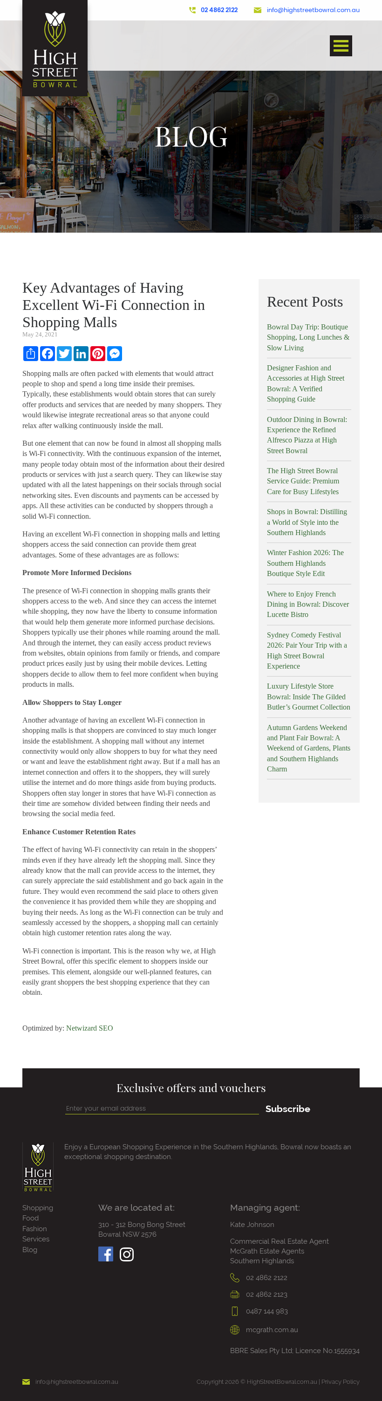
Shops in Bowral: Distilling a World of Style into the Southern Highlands (307, 522)
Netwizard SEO (89, 1028)
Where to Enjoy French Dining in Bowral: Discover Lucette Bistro (308, 604)
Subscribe (288, 1108)
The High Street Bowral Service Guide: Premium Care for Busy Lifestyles (303, 481)
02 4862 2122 (219, 10)
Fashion (34, 1229)
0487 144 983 (266, 1311)
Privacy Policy (340, 1381)
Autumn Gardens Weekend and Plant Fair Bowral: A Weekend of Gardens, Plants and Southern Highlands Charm (308, 748)
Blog (29, 1250)
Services (35, 1239)
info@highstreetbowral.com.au (313, 10)
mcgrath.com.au (271, 1330)
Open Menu (341, 45)
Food (30, 1218)
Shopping (37, 1208)
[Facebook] (105, 1251)
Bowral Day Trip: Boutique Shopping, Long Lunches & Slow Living (308, 337)
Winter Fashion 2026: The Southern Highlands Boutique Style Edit (305, 563)
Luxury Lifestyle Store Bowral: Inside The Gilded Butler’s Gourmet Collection (308, 696)
